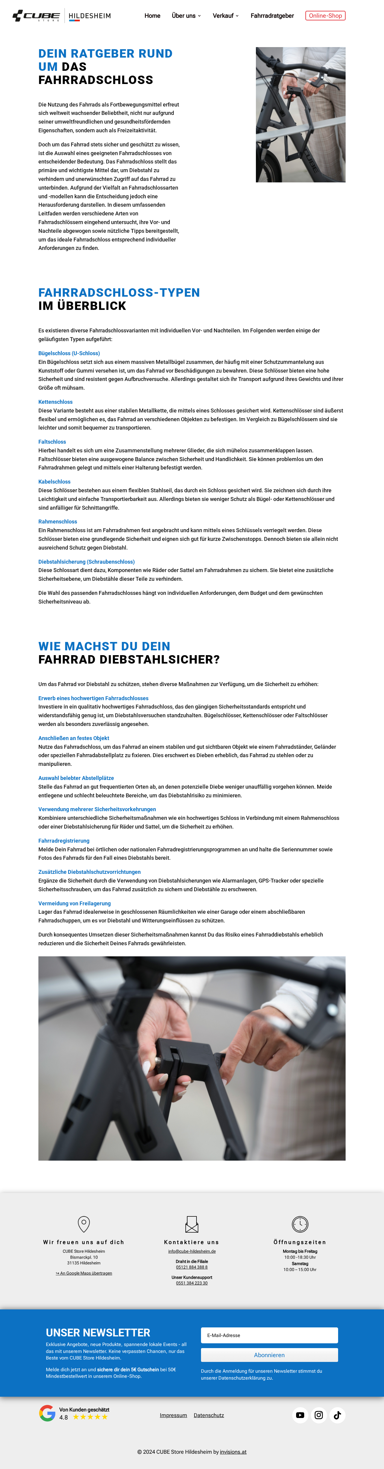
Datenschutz (209, 1415)
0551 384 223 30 (192, 1283)
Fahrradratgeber (272, 15)
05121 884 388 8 (192, 1267)
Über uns (184, 15)
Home (152, 15)
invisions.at (233, 1452)
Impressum (173, 1415)
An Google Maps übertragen (84, 1273)
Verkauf (223, 15)
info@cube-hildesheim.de (192, 1251)
